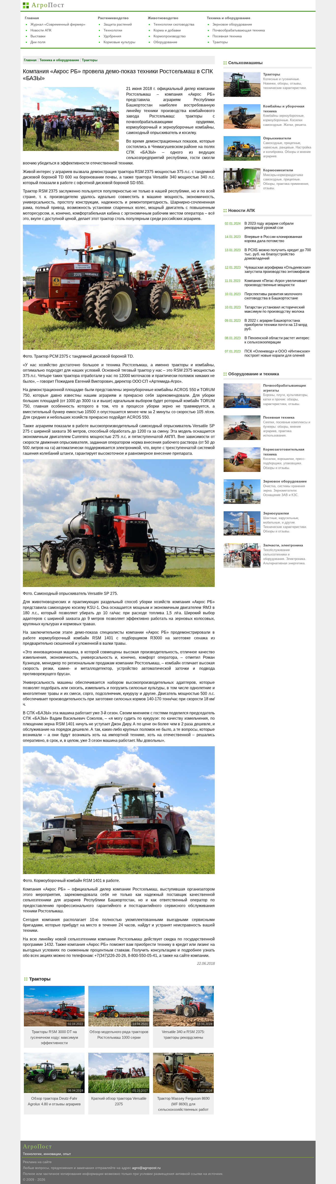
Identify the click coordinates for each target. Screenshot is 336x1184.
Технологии (113, 30)
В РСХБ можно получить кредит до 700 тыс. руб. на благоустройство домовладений (277, 254)
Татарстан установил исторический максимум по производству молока (274, 309)
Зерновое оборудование (232, 24)
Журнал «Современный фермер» (58, 24)
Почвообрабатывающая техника (239, 30)
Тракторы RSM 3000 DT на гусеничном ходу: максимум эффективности (54, 1037)
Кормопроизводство (169, 36)
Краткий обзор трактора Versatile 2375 (118, 1101)
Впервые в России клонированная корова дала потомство (273, 238)
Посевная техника (227, 36)
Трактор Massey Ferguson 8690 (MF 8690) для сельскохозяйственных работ (183, 1103)
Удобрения (112, 36)
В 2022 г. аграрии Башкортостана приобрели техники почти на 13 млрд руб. (275, 324)
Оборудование (165, 42)
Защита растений (118, 24)
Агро (47, 5)
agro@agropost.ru (146, 1168)
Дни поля (38, 42)
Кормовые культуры (119, 42)
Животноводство (163, 18)
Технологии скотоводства (173, 24)
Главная (32, 18)
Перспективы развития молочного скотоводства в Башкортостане (273, 296)
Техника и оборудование (228, 18)
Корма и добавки (167, 30)
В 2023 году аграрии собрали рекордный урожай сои (268, 225)
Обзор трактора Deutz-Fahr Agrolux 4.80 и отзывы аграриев (54, 1101)
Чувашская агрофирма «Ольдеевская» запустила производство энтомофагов (277, 269)
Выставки (38, 36)
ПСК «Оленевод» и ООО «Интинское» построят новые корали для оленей (277, 353)
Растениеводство (113, 18)
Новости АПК (41, 30)
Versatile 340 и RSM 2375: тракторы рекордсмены (183, 1034)
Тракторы (220, 42)
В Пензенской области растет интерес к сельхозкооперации (276, 340)
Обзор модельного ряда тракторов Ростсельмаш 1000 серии (119, 1034)
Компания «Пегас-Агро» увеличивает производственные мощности (275, 282)
